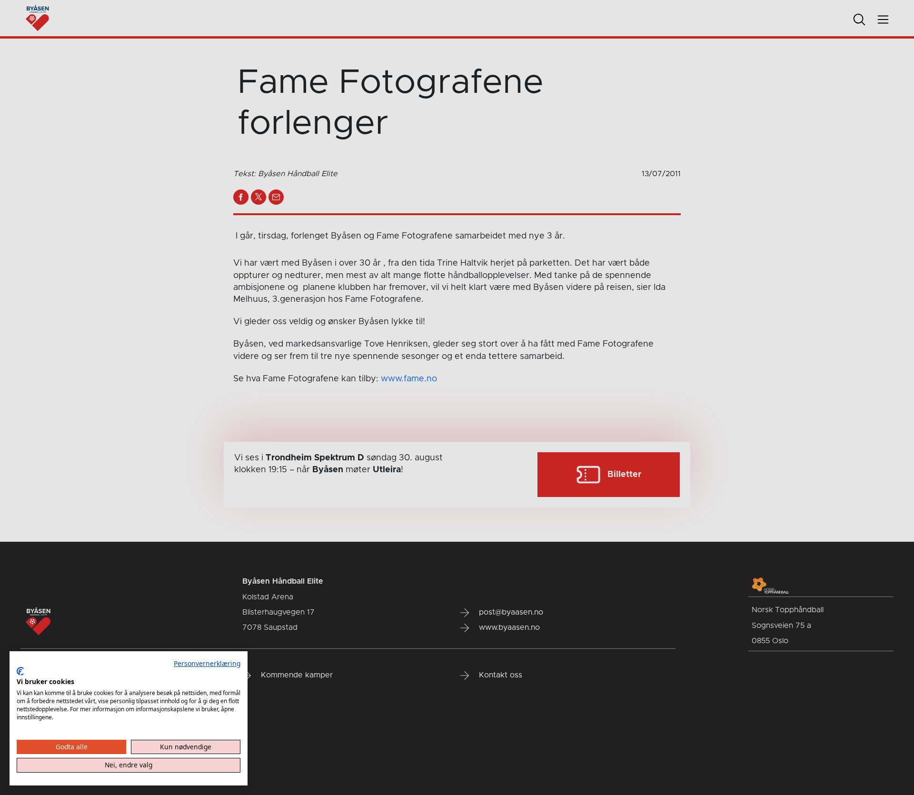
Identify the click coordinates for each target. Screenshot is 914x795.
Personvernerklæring (207, 663)
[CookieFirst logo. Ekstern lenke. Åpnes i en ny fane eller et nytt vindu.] (20, 671)
